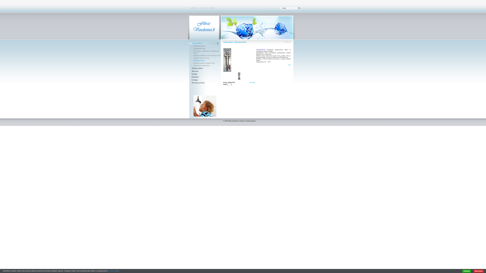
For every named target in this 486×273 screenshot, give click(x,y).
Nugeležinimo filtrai (199, 48)
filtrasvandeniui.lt (233, 121)
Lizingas (195, 80)
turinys (202, 8)
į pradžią (193, 8)
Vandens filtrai (197, 43)
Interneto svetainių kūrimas (248, 121)
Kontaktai (195, 77)
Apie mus (195, 71)
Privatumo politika (198, 83)
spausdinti (287, 42)
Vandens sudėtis (197, 68)
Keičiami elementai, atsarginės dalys (204, 63)
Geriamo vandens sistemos (202, 58)
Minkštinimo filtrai (199, 46)
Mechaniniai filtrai (199, 60)
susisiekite (212, 8)
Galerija (194, 74)
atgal (289, 65)
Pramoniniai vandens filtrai (202, 65)
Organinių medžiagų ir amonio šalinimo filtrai (207, 55)
